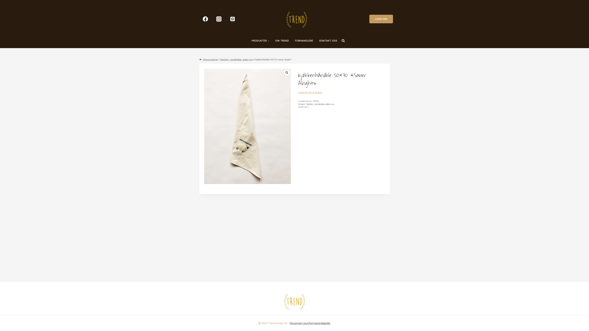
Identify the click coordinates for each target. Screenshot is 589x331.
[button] (287, 72)
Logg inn (381, 18)
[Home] (200, 59)
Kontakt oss (328, 40)
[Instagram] (219, 19)
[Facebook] (205, 19)
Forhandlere (304, 40)
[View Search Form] (343, 41)
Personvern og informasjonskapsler (310, 323)
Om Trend (282, 40)
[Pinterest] (232, 19)
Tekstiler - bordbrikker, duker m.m (320, 104)
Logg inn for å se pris (310, 92)
